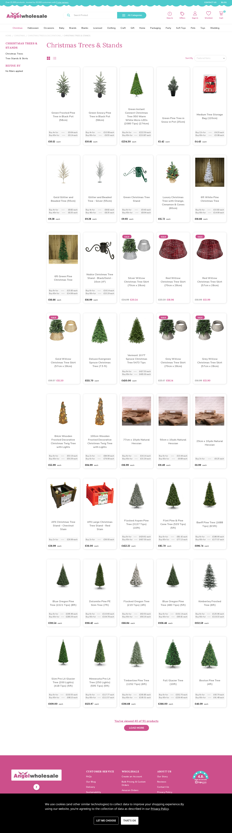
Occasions (49, 28)
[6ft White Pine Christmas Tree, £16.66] (209, 172)
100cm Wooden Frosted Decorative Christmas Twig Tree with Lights (99, 441)
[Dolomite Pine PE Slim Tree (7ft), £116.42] (99, 576)
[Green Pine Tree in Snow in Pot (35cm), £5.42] (173, 84)
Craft (123, 28)
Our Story (162, 776)
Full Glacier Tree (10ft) (173, 682)
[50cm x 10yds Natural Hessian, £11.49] (173, 411)
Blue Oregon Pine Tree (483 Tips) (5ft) (173, 603)
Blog (223, 2)
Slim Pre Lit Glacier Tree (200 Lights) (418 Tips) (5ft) (63, 682)
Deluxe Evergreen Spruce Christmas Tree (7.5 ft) (100, 362)
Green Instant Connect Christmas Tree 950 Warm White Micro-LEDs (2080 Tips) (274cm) (136, 116)
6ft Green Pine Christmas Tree (63, 278)
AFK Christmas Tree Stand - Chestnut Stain (63, 525)
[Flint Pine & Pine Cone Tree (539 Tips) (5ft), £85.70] (173, 496)
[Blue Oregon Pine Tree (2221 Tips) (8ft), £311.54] (63, 576)
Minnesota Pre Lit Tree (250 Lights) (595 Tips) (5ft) (99, 682)
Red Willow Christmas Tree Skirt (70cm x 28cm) (173, 281)
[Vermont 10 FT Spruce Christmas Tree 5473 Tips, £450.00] (136, 330)
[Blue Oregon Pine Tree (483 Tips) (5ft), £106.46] (173, 576)
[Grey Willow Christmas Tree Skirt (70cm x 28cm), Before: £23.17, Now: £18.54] (173, 330)
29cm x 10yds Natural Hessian (209, 443)
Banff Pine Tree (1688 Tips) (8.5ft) (209, 524)
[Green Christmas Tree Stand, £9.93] (136, 172)
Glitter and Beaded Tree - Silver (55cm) (100, 199)
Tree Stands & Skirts (17, 58)
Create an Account (132, 776)
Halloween (33, 28)
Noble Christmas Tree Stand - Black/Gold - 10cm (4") (99, 278)
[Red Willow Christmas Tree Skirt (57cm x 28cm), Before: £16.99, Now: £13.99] (209, 249)
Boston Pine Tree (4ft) (209, 682)
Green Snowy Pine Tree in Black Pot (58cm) (100, 116)
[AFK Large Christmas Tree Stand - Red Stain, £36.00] (99, 496)
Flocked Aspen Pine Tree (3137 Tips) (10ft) (136, 524)
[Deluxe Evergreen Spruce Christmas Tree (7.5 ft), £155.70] (99, 330)
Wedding (214, 28)
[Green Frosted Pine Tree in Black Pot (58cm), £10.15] (63, 84)
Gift (132, 28)
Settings (106, 821)
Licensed (97, 28)
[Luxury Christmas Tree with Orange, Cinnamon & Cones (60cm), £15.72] (173, 172)
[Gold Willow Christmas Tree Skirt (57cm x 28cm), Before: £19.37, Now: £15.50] (63, 330)
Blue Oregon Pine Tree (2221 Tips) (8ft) (63, 603)
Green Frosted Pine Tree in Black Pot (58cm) (63, 116)
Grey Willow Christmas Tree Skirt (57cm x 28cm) (209, 362)
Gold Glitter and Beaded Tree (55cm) (63, 199)
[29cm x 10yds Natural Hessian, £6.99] (209, 411)
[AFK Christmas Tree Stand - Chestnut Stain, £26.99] (63, 496)
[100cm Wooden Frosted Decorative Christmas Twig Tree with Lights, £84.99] (99, 411)
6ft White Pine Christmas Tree (210, 199)
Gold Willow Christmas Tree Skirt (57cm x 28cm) (63, 362)
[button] (36, 775)
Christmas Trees (14, 53)
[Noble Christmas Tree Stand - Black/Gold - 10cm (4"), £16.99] (99, 249)
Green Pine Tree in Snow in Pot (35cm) (173, 120)
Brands (72, 28)
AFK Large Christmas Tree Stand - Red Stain (100, 525)
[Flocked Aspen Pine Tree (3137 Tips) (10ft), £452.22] (136, 496)
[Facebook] (36, 787)
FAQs (89, 776)
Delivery (90, 786)
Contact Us (210, 2)
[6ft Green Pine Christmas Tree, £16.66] (63, 249)
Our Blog (91, 781)
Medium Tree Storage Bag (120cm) (210, 116)
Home (142, 28)
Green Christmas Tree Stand (136, 199)
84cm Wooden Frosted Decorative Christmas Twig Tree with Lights (63, 441)
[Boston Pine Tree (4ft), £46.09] (209, 654)
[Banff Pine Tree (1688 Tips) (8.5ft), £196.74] (209, 496)
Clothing (111, 28)
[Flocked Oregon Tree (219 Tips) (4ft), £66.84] (136, 576)
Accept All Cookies (129, 821)
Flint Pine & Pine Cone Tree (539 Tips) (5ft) (173, 524)
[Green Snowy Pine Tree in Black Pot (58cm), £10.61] (99, 84)
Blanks (84, 28)
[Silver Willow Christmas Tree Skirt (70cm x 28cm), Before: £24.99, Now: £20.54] (136, 249)
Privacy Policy (164, 792)
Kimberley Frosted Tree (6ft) (210, 603)
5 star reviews (62, 2)
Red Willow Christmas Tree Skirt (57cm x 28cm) (209, 281)
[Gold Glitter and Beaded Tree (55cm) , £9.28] (63, 172)
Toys (202, 28)
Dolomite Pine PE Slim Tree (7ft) (99, 603)
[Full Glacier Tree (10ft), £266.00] (173, 654)
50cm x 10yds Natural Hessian (173, 441)
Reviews (161, 781)
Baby (61, 28)
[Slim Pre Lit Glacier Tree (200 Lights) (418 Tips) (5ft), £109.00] (63, 654)
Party (168, 28)
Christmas (18, 28)
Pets (193, 28)
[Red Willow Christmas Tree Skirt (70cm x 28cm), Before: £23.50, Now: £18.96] (173, 249)
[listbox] (210, 58)
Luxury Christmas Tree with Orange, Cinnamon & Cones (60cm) (173, 203)
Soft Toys (181, 28)
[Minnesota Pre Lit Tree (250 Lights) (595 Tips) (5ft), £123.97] (99, 654)
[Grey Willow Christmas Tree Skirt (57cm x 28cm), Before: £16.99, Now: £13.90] (209, 330)
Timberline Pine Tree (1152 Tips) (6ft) (136, 682)
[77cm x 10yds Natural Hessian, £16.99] (136, 411)
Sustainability (93, 792)
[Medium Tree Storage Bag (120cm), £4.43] (209, 84)
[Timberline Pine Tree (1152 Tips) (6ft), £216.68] (136, 654)
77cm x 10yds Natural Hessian (136, 441)
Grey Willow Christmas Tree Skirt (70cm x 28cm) (173, 362)
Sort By (189, 58)
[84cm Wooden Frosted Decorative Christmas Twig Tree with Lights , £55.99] (63, 411)
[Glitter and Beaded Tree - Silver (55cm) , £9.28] (99, 172)
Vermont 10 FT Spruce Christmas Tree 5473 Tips (136, 359)
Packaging (155, 28)
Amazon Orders (130, 790)
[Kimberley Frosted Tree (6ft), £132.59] (209, 576)
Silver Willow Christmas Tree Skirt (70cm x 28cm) (136, 281)
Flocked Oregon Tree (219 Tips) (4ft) (136, 603)
